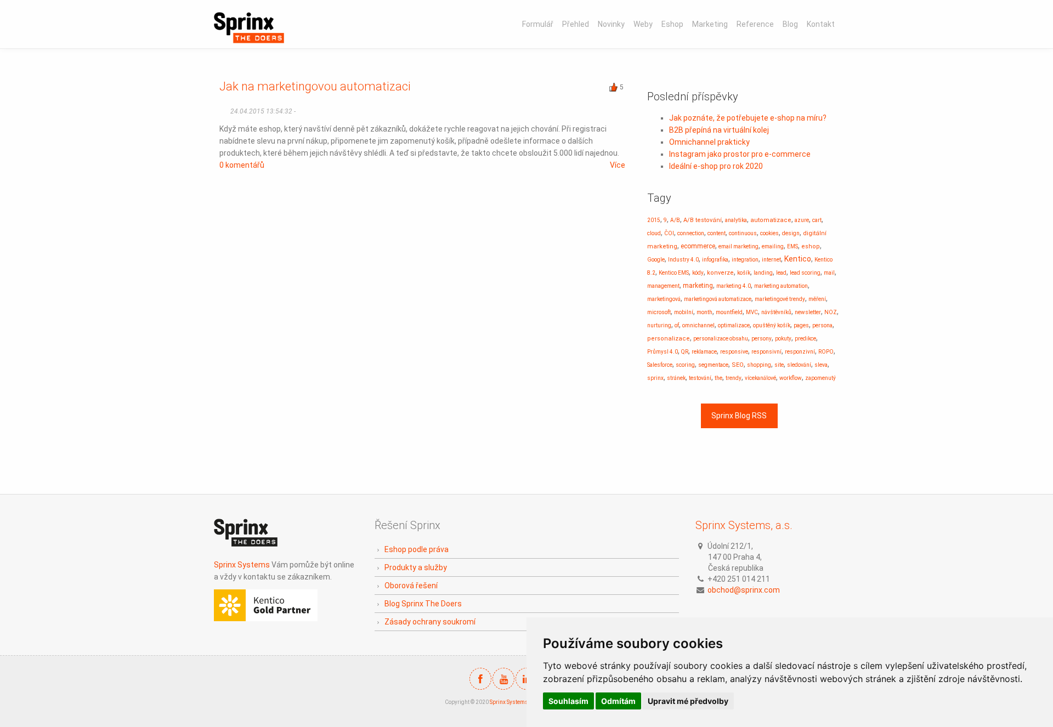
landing (763, 273)
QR (684, 352)
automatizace (770, 220)
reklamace (704, 352)
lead (781, 273)
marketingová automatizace (717, 299)
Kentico (797, 258)
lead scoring (805, 273)
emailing (773, 246)
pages (801, 325)
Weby (643, 24)
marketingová (664, 299)
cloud (654, 233)
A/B (675, 220)
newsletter (808, 312)
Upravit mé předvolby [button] (688, 701)
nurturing (659, 325)
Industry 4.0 (683, 260)
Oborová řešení (411, 585)
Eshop (672, 24)
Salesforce (659, 365)
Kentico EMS (674, 273)
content (716, 233)
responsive (734, 352)
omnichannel (698, 325)
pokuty (783, 339)
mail (829, 273)
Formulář (537, 24)
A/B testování (702, 220)
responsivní (766, 352)
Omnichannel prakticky (709, 142)
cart (817, 220)
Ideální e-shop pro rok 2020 (716, 166)
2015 (653, 220)
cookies (769, 233)
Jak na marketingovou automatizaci (315, 86)
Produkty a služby (415, 567)
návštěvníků (776, 312)
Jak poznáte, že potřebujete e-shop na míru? (747, 117)
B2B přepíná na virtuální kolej (719, 130)
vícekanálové (760, 378)
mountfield (729, 312)
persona (822, 325)
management (663, 286)
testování (700, 378)
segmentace (713, 365)
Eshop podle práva (416, 549)
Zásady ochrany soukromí (429, 621)
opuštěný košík (771, 325)
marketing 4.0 (733, 286)
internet (771, 260)
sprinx (655, 378)
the (718, 378)
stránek (676, 378)
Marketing (710, 24)
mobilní (683, 312)
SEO (738, 364)
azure (802, 220)
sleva (821, 365)
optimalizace (734, 325)
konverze (720, 272)
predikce (805, 339)
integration (745, 260)
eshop (810, 246)
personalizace (668, 338)
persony (761, 339)
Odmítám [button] (618, 701)
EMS (792, 246)
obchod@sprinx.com (743, 590)
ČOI (669, 233)
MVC (752, 312)
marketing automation (781, 286)
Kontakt (821, 24)
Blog (790, 24)
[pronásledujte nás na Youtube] (503, 679)
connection (690, 233)
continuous (743, 233)
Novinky (611, 24)
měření (817, 299)
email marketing (738, 246)
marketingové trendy (780, 299)
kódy (698, 273)
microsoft (659, 312)
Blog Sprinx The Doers (423, 603)
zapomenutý (820, 378)
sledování (799, 365)
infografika (715, 260)
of (677, 325)
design (791, 233)
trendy (733, 378)
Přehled (575, 24)
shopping (759, 365)
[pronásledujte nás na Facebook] (480, 679)
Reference (755, 24)
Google (656, 260)
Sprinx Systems (242, 564)
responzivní (800, 352)
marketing (698, 285)
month (704, 312)
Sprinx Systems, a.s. (743, 525)
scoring (685, 365)
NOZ (830, 312)
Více (617, 165)
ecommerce (698, 246)
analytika (736, 220)
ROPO (826, 352)
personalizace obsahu (720, 339)
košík (743, 273)
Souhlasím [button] (568, 701)
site (779, 365)
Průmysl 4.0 (662, 352)
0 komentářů (241, 165)
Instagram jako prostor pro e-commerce (740, 154)
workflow (790, 378)
